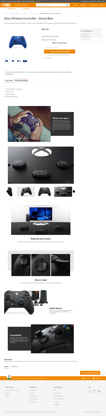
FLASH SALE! (37, 1)
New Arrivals (32, 396)
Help (103, 1)
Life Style (26, 9)
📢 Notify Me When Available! (59, 51)
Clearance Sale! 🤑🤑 (28, 1)
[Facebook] (90, 393)
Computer (11, 9)
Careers (75, 5)
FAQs (55, 390)
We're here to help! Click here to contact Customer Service (30, 378)
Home (5, 13)
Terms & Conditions (65, 54)
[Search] (67, 5)
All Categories (33, 399)
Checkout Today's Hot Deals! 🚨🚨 (10, 1)
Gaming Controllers (33, 13)
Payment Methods (58, 396)
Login (91, 5)
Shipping (56, 401)
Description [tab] (9, 80)
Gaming (24, 13)
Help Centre (57, 393)
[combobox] (53, 4)
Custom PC (93, 1)
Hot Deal (31, 393)
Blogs (99, 1)
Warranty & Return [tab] (21, 80)
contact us (27, 72)
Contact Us (57, 404)
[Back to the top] (103, 373)
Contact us (98, 378)
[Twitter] (94, 393)
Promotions (85, 1)
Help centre (88, 378)
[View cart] (101, 5)
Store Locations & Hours (11, 390)
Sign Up (96, 5)
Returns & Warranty (59, 399)
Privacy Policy (98, 412)
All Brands (32, 401)
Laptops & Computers (15, 13)
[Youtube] (99, 393)
